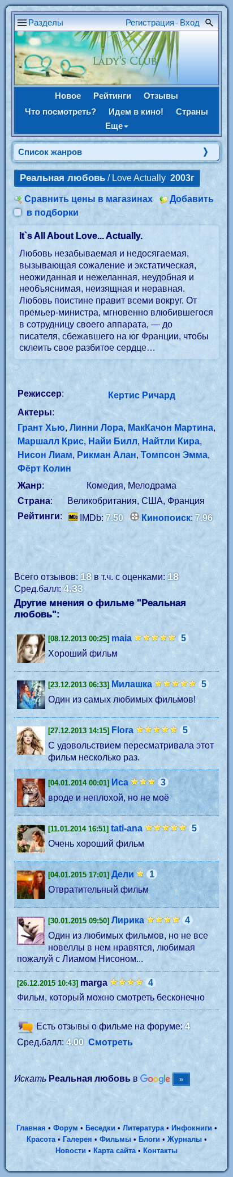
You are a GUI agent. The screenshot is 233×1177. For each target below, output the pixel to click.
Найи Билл (112, 441)
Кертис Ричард (141, 395)
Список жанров (50, 152)
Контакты (160, 1150)
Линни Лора (96, 427)
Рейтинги (112, 95)
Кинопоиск (166, 518)
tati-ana (127, 828)
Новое (68, 95)
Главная (31, 1128)
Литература (143, 1128)
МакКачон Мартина (170, 427)
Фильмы (115, 1139)
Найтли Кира (171, 441)
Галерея (77, 1139)
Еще (114, 126)
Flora (122, 730)
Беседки (100, 1128)
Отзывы (161, 95)
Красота (41, 1139)
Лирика (127, 920)
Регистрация (150, 22)
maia (121, 638)
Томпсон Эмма (174, 455)
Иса (119, 782)
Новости (70, 1150)
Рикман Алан (106, 455)
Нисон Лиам (45, 455)
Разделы (45, 22)
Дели (122, 874)
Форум (65, 1128)
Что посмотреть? (60, 111)
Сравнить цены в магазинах (88, 199)
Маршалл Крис (51, 441)
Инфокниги (191, 1128)
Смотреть (110, 1042)
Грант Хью (41, 427)
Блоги (149, 1139)
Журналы (184, 1139)
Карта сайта (114, 1150)
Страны (192, 111)
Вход (190, 22)
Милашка (131, 684)
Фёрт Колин (44, 468)
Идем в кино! (136, 111)
